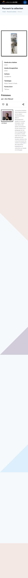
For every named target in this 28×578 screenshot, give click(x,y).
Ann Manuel (9, 99)
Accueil (4, 11)
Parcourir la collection (11, 11)
